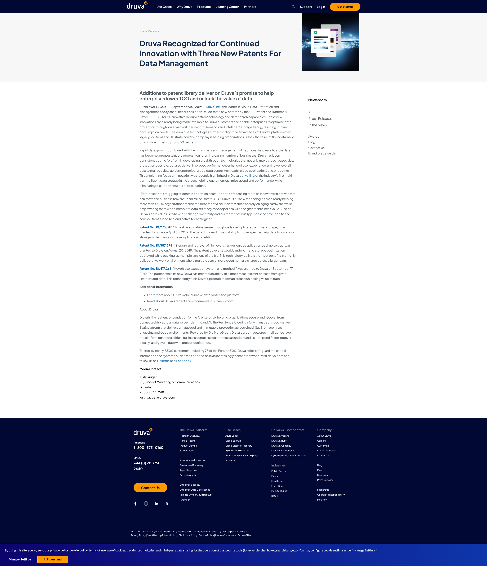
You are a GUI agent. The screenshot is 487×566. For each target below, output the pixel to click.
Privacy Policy (138, 535)
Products (204, 7)
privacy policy (59, 550)
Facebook (183, 361)
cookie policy (79, 550)
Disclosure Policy (188, 535)
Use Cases (164, 7)
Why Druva (184, 7)
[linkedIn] (156, 504)
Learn (151, 295)
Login (321, 7)
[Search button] (292, 7)
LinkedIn (163, 361)
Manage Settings (20, 559)
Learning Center (227, 7)
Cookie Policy (206, 535)
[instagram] (146, 504)
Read (151, 301)
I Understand (53, 559)
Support (306, 7)
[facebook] (135, 504)
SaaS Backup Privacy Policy (162, 535)
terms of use (97, 550)
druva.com (275, 356)
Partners (250, 7)
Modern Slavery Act (225, 535)
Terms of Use (244, 535)
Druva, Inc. (213, 107)
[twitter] (167, 504)
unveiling (248, 175)
